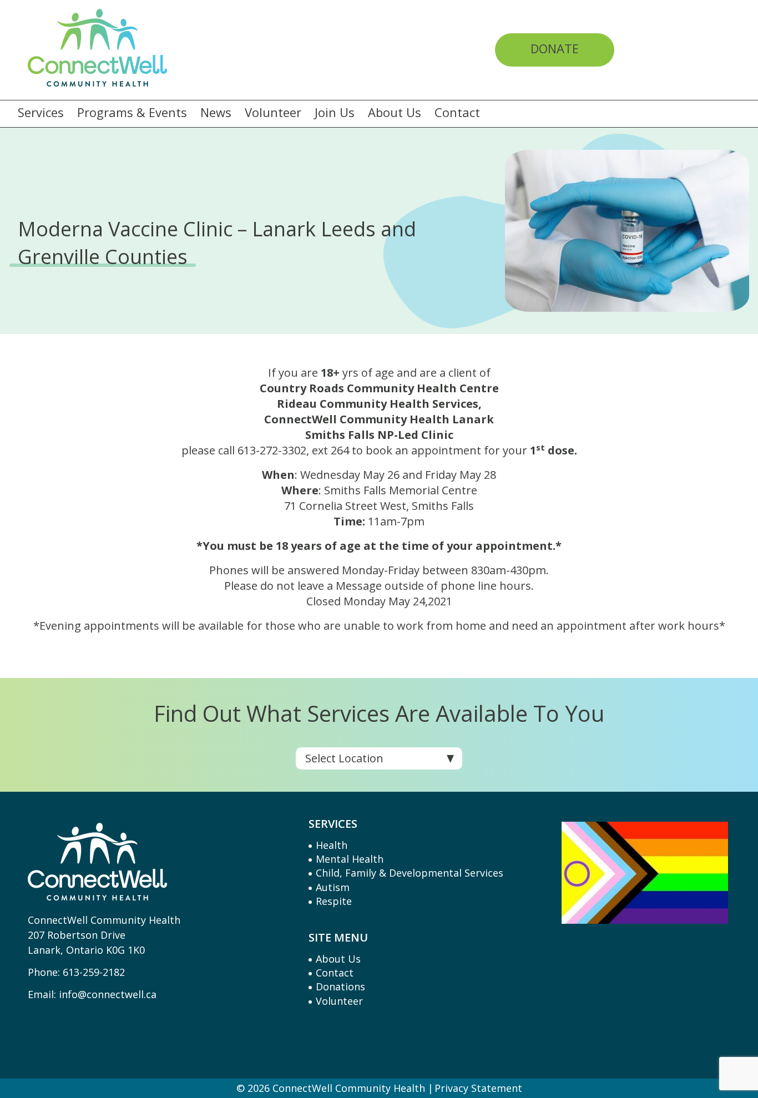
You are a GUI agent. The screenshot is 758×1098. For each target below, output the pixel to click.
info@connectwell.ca (107, 994)
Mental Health (349, 859)
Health (331, 845)
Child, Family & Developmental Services (409, 872)
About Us (394, 113)
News (215, 113)
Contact (457, 113)
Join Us (335, 113)
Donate (554, 48)
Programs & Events (132, 113)
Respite (334, 901)
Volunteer (273, 113)
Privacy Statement (478, 1088)
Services (41, 113)
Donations (340, 986)
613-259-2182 (94, 972)
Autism (333, 887)
